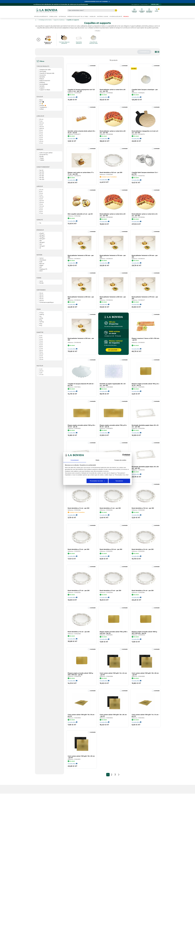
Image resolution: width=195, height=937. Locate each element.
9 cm (40, 337)
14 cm (41, 208)
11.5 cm (41, 197)
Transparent (43, 107)
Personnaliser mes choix (96, 481)
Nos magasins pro (135, 4)
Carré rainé (42, 71)
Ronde (41, 283)
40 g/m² (41, 233)
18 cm (41, 136)
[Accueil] (36, 20)
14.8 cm (41, 128)
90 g (40, 323)
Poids (39, 309)
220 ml (41, 300)
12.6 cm (41, 202)
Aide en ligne (154, 4)
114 (40, 223)
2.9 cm (41, 371)
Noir (40, 102)
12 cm (41, 137)
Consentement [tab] (75, 460)
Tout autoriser (119, 481)
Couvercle (42, 75)
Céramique (42, 260)
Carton (41, 258)
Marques (40, 149)
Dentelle (42, 77)
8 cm (40, 191)
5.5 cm (41, 189)
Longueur (40, 116)
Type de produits (43, 66)
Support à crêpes (44, 89)
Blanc (41, 100)
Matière (39, 255)
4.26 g (41, 318)
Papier (41, 265)
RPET (41, 271)
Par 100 (41, 172)
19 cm (41, 139)
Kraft (40, 262)
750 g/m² (42, 237)
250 (40, 240)
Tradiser (41, 160)
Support (42, 88)
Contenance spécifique (46, 302)
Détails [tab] (97, 460)
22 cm (41, 357)
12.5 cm (41, 123)
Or (40, 103)
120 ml (41, 295)
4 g (40, 316)
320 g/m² (42, 246)
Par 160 (41, 175)
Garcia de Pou (43, 154)
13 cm (41, 125)
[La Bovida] (46, 10)
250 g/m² (42, 235)
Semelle (41, 86)
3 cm (40, 372)
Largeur (40, 186)
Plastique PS (43, 269)
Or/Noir (41, 109)
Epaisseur (40, 230)
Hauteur (40, 365)
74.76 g (41, 321)
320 (40, 244)
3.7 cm (41, 374)
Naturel (41, 263)
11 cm (41, 121)
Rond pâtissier (43, 84)
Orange (41, 105)
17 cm (41, 134)
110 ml (41, 293)
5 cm (40, 335)
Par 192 (41, 177)
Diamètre (40, 332)
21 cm (41, 143)
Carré (41, 281)
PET (40, 267)
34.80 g (41, 314)
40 (40, 248)
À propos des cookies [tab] (120, 460)
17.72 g (41, 312)
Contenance (41, 290)
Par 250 (41, 179)
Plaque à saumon (44, 80)
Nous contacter (144, 4)
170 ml (41, 298)
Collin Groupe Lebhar (46, 152)
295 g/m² (42, 242)
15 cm (41, 130)
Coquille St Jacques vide (46, 73)
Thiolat (41, 158)
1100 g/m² (42, 238)
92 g (40, 325)
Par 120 (41, 174)
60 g (40, 320)
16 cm (41, 211)
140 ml (41, 297)
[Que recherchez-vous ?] (116, 10)
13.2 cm (41, 206)
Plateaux (42, 82)
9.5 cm (41, 119)
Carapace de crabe (45, 69)
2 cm (40, 369)
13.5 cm (41, 126)
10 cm (41, 132)
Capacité (40, 220)
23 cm (41, 359)
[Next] (118, 774)
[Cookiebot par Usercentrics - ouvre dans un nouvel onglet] (123, 455)
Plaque (41, 78)
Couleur (40, 96)
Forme (39, 278)
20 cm (41, 141)
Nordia (41, 156)
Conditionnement (43, 167)
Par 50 (41, 170)
